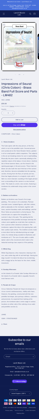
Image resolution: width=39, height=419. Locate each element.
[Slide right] (24, 74)
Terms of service (19, 410)
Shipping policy (20, 413)
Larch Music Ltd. (11, 407)
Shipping (12, 106)
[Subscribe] (33, 356)
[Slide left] (15, 74)
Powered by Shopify (22, 407)
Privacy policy (9, 410)
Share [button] (5, 324)
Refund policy (32, 407)
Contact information (30, 410)
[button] (4, 14)
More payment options (19, 129)
